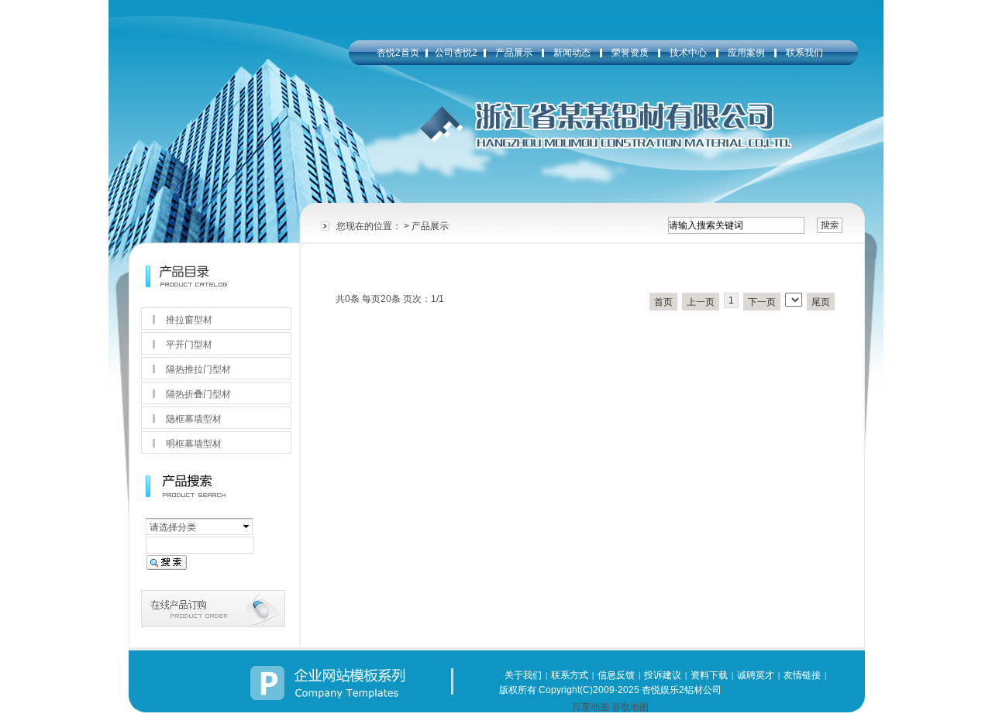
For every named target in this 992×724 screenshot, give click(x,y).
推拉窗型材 (189, 319)
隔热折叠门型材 (198, 394)
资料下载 (709, 675)
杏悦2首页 (398, 52)
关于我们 (523, 675)
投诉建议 (662, 675)
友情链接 (802, 675)
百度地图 (590, 707)
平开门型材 (189, 344)
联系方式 (569, 675)
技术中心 (688, 52)
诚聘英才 (755, 675)
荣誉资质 (630, 52)
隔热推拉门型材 (198, 369)
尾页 (820, 302)
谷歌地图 (630, 707)
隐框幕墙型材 (194, 418)
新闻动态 (572, 52)
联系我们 (804, 52)
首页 (663, 302)
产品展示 (513, 52)
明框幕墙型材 (194, 443)
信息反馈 (616, 675)
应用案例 (746, 52)
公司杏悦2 (456, 52)
